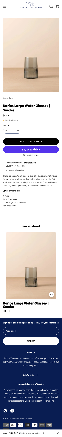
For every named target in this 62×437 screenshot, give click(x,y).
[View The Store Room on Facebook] (12, 410)
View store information (15, 170)
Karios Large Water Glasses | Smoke (26, 305)
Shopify (30, 419)
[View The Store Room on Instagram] (5, 410)
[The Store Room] (31, 6)
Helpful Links (28, 375)
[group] (31, 272)
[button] (51, 6)
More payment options (31, 155)
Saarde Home (8, 98)
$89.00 (6, 311)
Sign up (31, 341)
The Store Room (14, 419)
